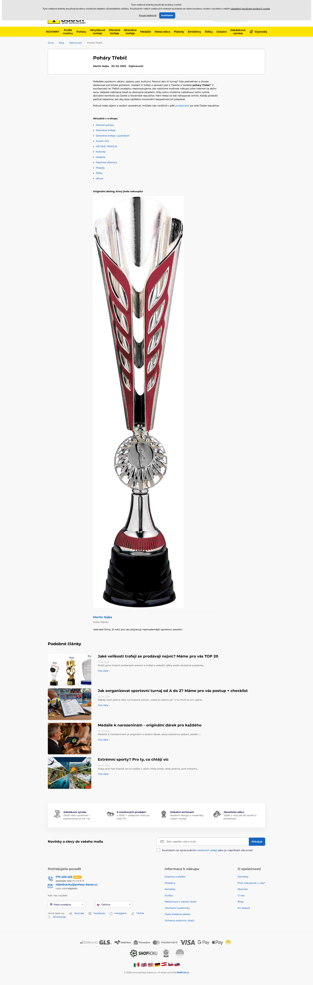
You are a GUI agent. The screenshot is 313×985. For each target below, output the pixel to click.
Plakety (100, 167)
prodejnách (182, 105)
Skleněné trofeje (106, 130)
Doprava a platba (175, 876)
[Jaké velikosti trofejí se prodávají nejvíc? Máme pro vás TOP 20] (69, 670)
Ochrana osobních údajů (179, 920)
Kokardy (101, 151)
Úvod (51, 42)
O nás (241, 895)
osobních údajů (207, 850)
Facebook (99, 913)
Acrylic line (102, 140)
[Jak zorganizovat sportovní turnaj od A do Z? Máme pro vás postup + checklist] (69, 704)
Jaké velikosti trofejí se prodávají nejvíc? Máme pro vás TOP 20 (158, 656)
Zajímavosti (75, 42)
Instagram (120, 913)
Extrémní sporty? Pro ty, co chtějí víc (133, 759)
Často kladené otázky (177, 914)
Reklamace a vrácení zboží (181, 901)
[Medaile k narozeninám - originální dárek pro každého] (69, 739)
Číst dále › (104, 670)
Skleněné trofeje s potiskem (113, 135)
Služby (169, 895)
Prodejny (170, 882)
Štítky (99, 173)
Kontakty (170, 889)
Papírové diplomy (106, 162)
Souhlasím (167, 15)
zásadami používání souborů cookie (250, 8)
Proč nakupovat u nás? (251, 882)
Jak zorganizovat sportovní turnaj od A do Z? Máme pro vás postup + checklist (173, 691)
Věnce (99, 178)
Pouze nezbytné (147, 15)
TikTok (140, 913)
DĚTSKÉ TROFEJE (106, 146)
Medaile (100, 157)
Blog (61, 42)
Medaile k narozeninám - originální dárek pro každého (149, 725)
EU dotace (244, 907)
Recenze (243, 889)
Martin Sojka (102, 617)
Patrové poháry (105, 124)
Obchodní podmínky (177, 907)
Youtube (79, 913)
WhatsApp (59, 916)
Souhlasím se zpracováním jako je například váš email (207, 850)
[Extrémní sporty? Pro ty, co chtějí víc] (69, 773)
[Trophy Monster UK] (144, 964)
